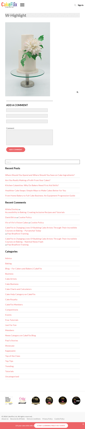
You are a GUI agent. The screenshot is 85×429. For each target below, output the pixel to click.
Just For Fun (10, 325)
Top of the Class (12, 356)
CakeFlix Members (14, 304)
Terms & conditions (34, 419)
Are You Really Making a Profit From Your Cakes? (27, 180)
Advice (8, 258)
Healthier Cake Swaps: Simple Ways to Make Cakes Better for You (35, 190)
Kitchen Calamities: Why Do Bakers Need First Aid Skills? (32, 185)
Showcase (9, 345)
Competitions (11, 309)
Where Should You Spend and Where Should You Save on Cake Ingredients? (40, 175)
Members (9, 330)
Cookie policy (59, 419)
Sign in (80, 5)
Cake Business (11, 284)
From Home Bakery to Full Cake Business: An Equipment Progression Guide (40, 195)
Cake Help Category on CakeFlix (20, 294)
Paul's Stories (11, 340)
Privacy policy (47, 419)
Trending (9, 366)
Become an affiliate (17, 419)
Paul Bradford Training (18, 233)
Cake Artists (11, 279)
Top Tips (9, 361)
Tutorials (9, 371)
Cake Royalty (11, 299)
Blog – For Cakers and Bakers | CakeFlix (23, 268)
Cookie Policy (25, 217)
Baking (8, 263)
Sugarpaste (10, 350)
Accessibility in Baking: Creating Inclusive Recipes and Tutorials (35, 212)
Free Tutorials (11, 320)
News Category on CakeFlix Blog (20, 335)
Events (8, 315)
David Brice (10, 217)
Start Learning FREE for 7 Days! (51, 426)
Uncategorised (12, 376)
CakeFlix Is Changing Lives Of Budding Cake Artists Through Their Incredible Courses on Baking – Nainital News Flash (41, 240)
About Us (5, 419)
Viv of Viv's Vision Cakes (16, 222)
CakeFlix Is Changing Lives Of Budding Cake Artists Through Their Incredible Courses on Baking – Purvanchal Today (41, 229)
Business (9, 273)
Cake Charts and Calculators (18, 289)
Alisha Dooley (11, 209)
